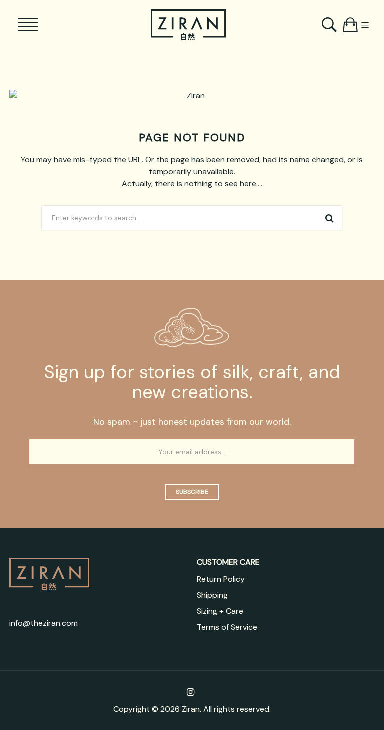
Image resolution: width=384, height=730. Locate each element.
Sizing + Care (220, 611)
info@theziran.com (44, 623)
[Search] (331, 25)
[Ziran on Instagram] (190, 692)
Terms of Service (227, 627)
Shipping (212, 595)
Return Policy (221, 579)
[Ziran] (188, 25)
